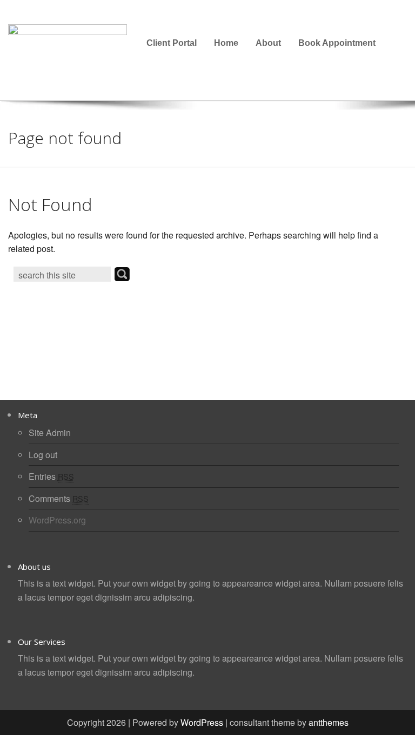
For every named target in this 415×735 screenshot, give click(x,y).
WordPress (201, 722)
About (268, 42)
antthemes (329, 722)
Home (226, 42)
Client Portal (171, 42)
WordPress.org (57, 520)
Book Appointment (337, 42)
